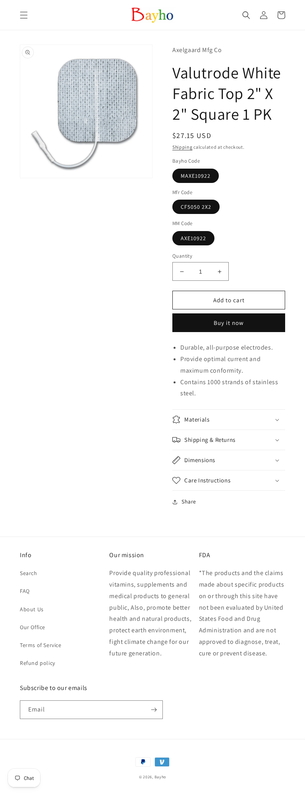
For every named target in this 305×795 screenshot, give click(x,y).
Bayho (160, 776)
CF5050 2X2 (196, 206)
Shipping (182, 147)
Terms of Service (41, 645)
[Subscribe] (153, 709)
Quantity (182, 256)
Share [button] (188, 501)
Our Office (32, 627)
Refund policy (37, 663)
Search (28, 573)
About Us (32, 609)
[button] (24, 15)
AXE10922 (193, 238)
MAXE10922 (195, 175)
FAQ (25, 591)
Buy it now (229, 323)
